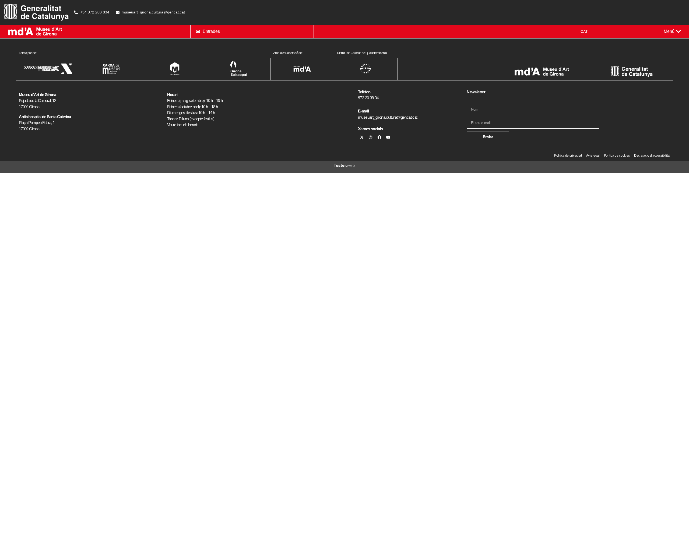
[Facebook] (379, 137)
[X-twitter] (361, 137)
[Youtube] (388, 137)
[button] (672, 31)
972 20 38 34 (368, 98)
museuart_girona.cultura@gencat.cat (387, 117)
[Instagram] (370, 137)
